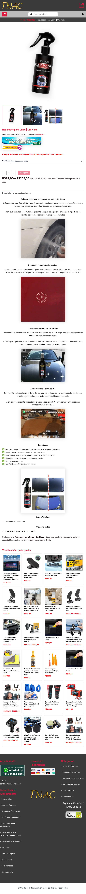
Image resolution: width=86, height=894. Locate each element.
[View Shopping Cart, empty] (81, 5)
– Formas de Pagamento (10, 811)
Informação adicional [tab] (22, 193)
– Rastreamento (6, 872)
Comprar (24, 173)
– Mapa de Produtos (69, 766)
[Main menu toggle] (4, 14)
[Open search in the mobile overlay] (43, 14)
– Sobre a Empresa (8, 805)
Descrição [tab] (6, 193)
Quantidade (6, 161)
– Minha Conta (6, 860)
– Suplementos (67, 796)
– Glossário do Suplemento (72, 778)
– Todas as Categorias (70, 772)
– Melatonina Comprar (70, 784)
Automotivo (40, 134)
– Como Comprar (7, 854)
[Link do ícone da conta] (83, 14)
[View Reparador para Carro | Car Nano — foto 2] (32, 115)
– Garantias (5, 847)
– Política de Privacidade (10, 841)
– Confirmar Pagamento (10, 817)
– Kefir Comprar (67, 790)
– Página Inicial (6, 799)
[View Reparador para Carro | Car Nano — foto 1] (11, 115)
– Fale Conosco (6, 866)
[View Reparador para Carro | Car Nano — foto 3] (53, 115)
